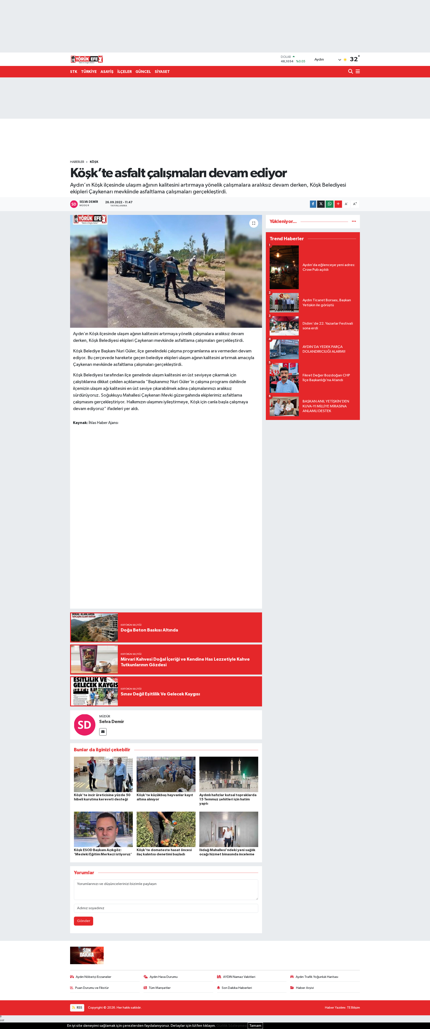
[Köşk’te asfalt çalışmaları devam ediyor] (166, 271)
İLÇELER (124, 72)
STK (73, 72)
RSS (79, 1007)
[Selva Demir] (84, 725)
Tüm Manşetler (160, 988)
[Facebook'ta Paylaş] (313, 204)
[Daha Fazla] (338, 204)
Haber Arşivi (305, 988)
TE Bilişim (353, 1007)
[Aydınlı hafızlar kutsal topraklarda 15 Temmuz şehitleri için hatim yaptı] (228, 774)
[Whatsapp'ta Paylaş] (329, 204)
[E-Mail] (103, 732)
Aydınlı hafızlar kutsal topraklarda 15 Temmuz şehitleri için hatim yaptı (227, 799)
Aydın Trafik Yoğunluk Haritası (317, 977)
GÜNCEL (143, 72)
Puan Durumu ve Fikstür (92, 988)
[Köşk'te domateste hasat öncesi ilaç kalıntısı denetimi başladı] (166, 829)
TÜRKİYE (89, 72)
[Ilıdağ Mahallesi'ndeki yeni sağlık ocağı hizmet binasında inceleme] (228, 829)
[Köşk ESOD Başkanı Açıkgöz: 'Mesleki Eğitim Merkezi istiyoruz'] (103, 829)
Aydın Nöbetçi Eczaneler (93, 977)
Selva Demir (111, 721)
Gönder (83, 921)
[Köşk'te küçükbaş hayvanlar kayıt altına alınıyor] (166, 774)
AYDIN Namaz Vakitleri (239, 977)
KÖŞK (94, 162)
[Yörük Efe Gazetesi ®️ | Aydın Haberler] (87, 59)
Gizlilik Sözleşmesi (231, 1026)
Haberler (77, 162)
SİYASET (162, 72)
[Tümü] (354, 221)
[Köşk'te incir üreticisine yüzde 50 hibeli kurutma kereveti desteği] (103, 774)
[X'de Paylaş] (321, 204)
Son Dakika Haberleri (237, 988)
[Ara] (351, 72)
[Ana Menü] (357, 72)
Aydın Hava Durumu (164, 977)
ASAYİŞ (107, 72)
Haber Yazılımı (335, 1007)
